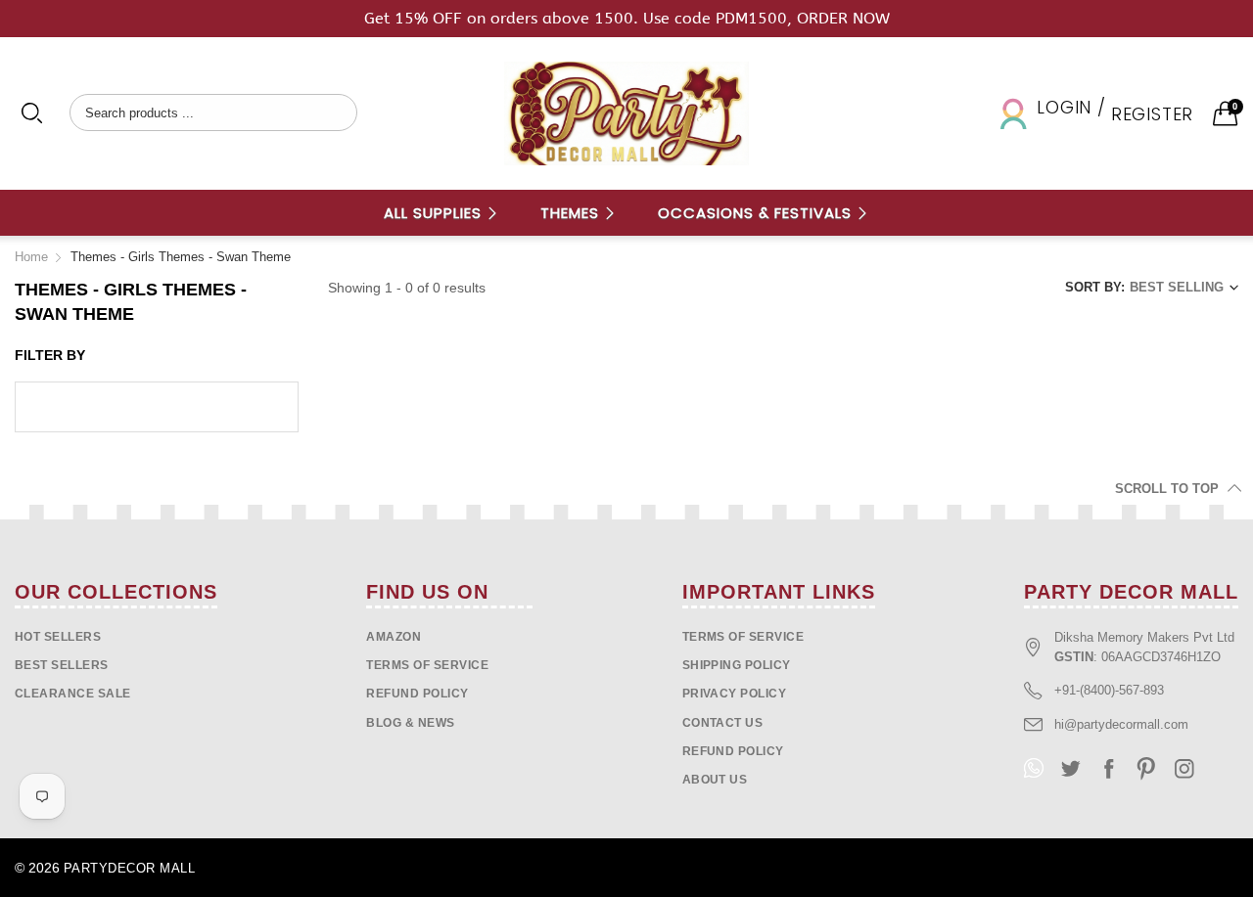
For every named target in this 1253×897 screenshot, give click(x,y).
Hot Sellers (58, 637)
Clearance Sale (73, 693)
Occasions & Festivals (757, 212)
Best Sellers (62, 665)
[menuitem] (441, 213)
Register (1152, 114)
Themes (572, 212)
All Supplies (435, 212)
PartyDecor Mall (129, 868)
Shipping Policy (736, 665)
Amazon (393, 637)
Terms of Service (427, 665)
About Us (715, 779)
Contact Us (723, 723)
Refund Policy (733, 751)
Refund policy (417, 693)
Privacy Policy (734, 693)
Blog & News (410, 723)
